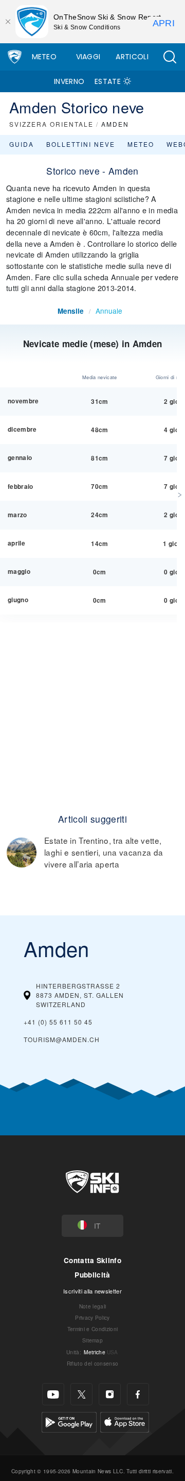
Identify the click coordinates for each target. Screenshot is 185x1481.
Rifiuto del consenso (92, 1363)
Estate (108, 81)
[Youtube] (53, 1394)
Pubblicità (92, 1275)
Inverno (69, 81)
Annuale (109, 310)
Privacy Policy (92, 1317)
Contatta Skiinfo (92, 1260)
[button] (169, 56)
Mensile (71, 311)
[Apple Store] (124, 1421)
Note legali (92, 1306)
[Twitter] (81, 1394)
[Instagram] (110, 1394)
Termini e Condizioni (92, 1329)
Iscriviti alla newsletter (92, 1291)
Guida (21, 144)
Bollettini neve (80, 144)
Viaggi (88, 57)
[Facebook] (138, 1394)
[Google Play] (69, 1421)
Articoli (132, 57)
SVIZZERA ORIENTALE (51, 124)
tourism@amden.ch (62, 1039)
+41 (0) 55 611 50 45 (58, 1021)
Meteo (44, 57)
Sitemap (92, 1340)
